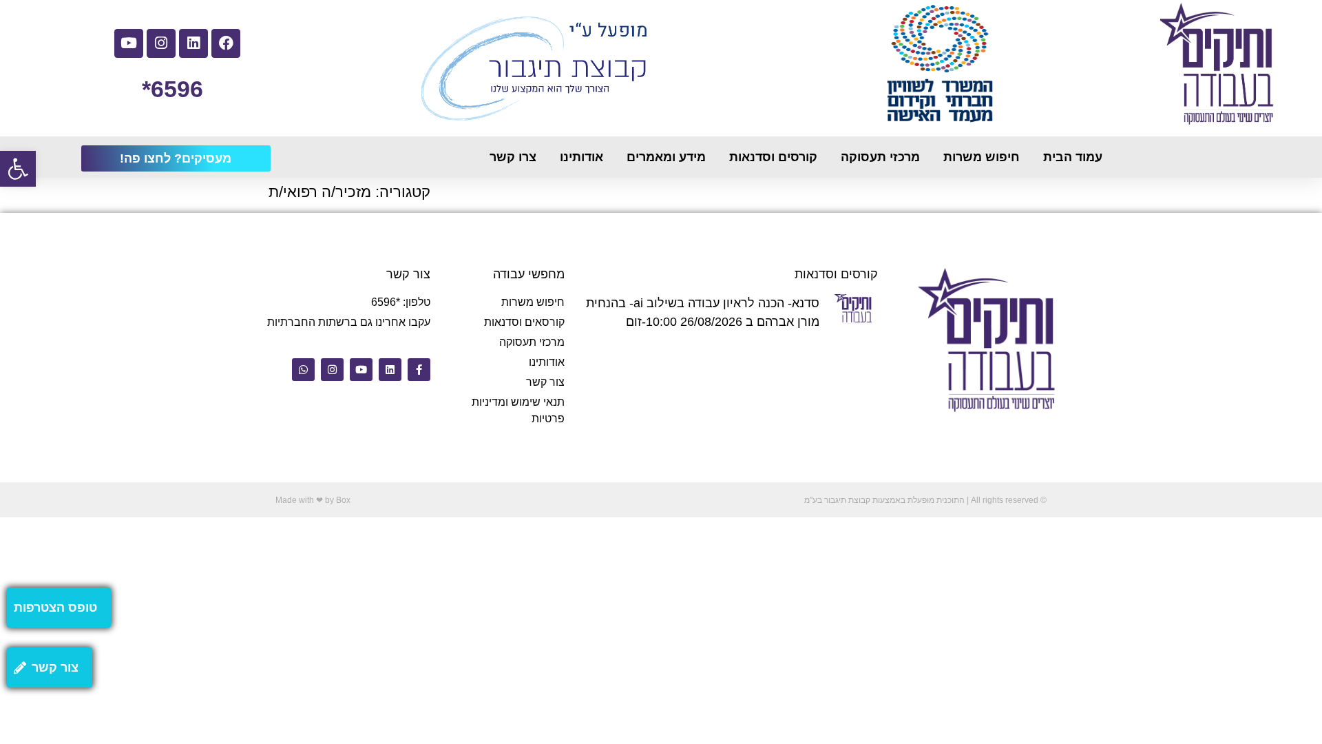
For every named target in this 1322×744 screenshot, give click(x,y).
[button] (18, 169)
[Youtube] (128, 43)
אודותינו (581, 157)
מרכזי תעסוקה (880, 157)
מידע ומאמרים (666, 157)
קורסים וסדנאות (773, 157)
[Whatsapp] (303, 369)
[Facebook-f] (419, 369)
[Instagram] (161, 43)
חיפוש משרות (981, 157)
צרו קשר (513, 157)
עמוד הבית (1072, 157)
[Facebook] (225, 43)
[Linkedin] (193, 43)
